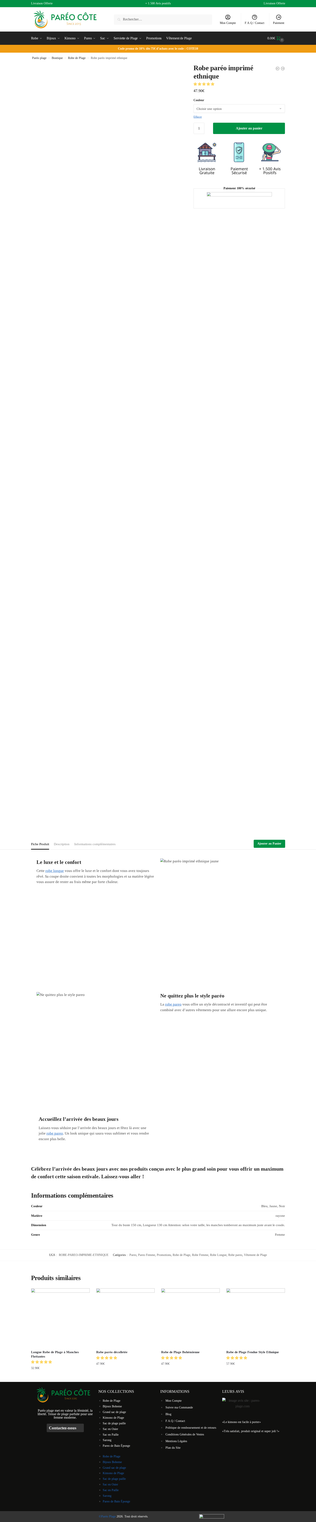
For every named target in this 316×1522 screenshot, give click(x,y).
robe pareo (173, 1004)
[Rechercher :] (163, 19)
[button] (204, 84)
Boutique (57, 58)
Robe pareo (235, 1255)
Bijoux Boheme (112, 1406)
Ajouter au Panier (269, 843)
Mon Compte (228, 23)
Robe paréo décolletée (111, 1352)
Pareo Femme (146, 1255)
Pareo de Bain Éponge (116, 1445)
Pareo (132, 1255)
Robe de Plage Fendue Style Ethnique (252, 1352)
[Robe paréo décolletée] (125, 1317)
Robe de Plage (77, 58)
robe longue (54, 871)
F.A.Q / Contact (254, 23)
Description (61, 844)
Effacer (198, 116)
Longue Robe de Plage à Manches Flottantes (55, 1354)
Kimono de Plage (113, 1417)
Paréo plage (39, 58)
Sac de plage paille (114, 1423)
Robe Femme (200, 1255)
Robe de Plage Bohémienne (180, 1352)
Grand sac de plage (114, 1412)
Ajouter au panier (249, 128)
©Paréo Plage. (108, 1516)
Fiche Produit (40, 844)
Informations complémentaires (95, 844)
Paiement (278, 23)
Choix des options (60, 1376)
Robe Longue (218, 1255)
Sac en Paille (111, 1434)
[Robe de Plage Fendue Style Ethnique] (255, 1317)
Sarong (107, 1440)
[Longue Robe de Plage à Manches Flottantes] (60, 1317)
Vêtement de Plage (255, 1255)
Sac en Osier (110, 1429)
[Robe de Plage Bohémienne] (190, 1317)
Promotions (164, 1255)
